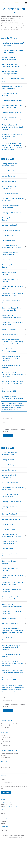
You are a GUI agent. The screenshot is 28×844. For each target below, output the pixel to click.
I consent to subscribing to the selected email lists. (14, 430)
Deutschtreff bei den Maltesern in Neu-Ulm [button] (13, 94)
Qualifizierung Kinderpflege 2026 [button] (12, 100)
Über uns (3, 821)
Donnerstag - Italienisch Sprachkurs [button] (10, 280)
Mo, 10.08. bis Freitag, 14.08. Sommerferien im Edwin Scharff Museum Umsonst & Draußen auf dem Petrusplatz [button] (12, 146)
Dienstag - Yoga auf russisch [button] (11, 230)
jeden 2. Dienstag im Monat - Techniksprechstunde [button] (11, 350)
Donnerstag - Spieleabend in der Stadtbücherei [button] (12, 323)
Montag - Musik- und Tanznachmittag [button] (9, 187)
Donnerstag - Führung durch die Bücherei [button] (12, 287)
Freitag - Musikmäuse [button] (9, 329)
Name (4, 422)
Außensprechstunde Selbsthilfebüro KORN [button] (9, 390)
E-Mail (4, 415)
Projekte (3, 815)
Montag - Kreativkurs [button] (9, 181)
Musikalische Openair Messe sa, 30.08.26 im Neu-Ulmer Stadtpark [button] (12, 136)
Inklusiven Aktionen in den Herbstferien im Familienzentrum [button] (12, 119)
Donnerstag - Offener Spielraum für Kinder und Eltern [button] (12, 295)
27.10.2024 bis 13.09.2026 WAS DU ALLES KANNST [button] (12, 51)
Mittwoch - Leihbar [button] (8, 260)
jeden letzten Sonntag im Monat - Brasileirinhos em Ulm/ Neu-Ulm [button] (13, 383)
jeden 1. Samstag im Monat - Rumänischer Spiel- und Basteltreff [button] (11, 358)
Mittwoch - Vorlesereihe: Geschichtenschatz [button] (10, 254)
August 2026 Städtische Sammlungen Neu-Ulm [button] (10, 73)
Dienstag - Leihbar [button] (8, 235)
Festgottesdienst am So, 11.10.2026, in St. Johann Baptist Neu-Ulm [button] (13, 127)
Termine (3, 813)
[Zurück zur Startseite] (10, 3)
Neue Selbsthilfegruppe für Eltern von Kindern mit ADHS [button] (13, 106)
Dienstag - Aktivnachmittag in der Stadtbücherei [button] (13, 199)
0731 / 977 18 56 (7, 802)
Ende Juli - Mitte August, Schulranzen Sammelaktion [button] (11, 65)
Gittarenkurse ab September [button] (11, 113)
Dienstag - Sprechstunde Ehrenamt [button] (10, 219)
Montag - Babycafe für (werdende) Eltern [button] (9, 165)
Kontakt (3, 823)
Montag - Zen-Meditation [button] (10, 193)
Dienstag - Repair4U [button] (8, 240)
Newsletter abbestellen (19, 835)
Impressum (5, 835)
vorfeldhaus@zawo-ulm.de (10, 806)
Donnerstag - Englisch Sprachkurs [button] (9, 273)
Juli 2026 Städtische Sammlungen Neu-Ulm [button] (9, 58)
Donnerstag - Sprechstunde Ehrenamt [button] (11, 266)
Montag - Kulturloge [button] (8, 176)
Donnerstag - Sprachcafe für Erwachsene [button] (11, 302)
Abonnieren (7, 435)
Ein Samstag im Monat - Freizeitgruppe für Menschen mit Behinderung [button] (12, 374)
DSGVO (11, 835)
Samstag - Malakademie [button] (10, 334)
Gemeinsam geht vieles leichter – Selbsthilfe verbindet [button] (13, 87)
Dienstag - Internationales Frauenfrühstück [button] (10, 207)
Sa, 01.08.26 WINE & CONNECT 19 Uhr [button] (13, 80)
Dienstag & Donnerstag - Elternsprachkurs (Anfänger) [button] (11, 246)
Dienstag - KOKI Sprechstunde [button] (12, 213)
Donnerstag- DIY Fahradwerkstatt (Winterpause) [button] (12, 316)
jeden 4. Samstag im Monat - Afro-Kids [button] (11, 366)
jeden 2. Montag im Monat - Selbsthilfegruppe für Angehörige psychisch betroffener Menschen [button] (12, 342)
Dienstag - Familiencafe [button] (9, 225)
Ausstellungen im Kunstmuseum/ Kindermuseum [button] (13, 44)
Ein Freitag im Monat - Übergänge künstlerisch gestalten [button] (13, 397)
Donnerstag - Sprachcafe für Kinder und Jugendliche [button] (11, 309)
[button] (26, 3)
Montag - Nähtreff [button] (8, 171)
